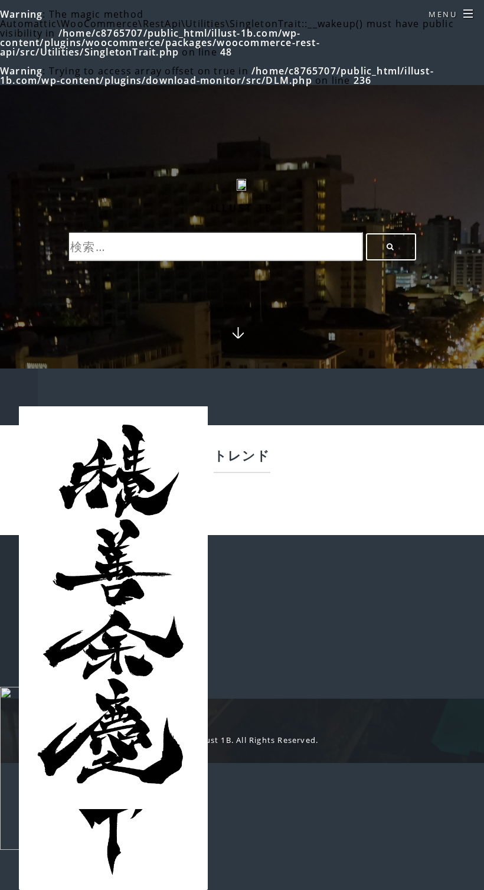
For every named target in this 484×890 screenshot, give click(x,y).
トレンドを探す (239, 308)
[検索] (391, 246)
